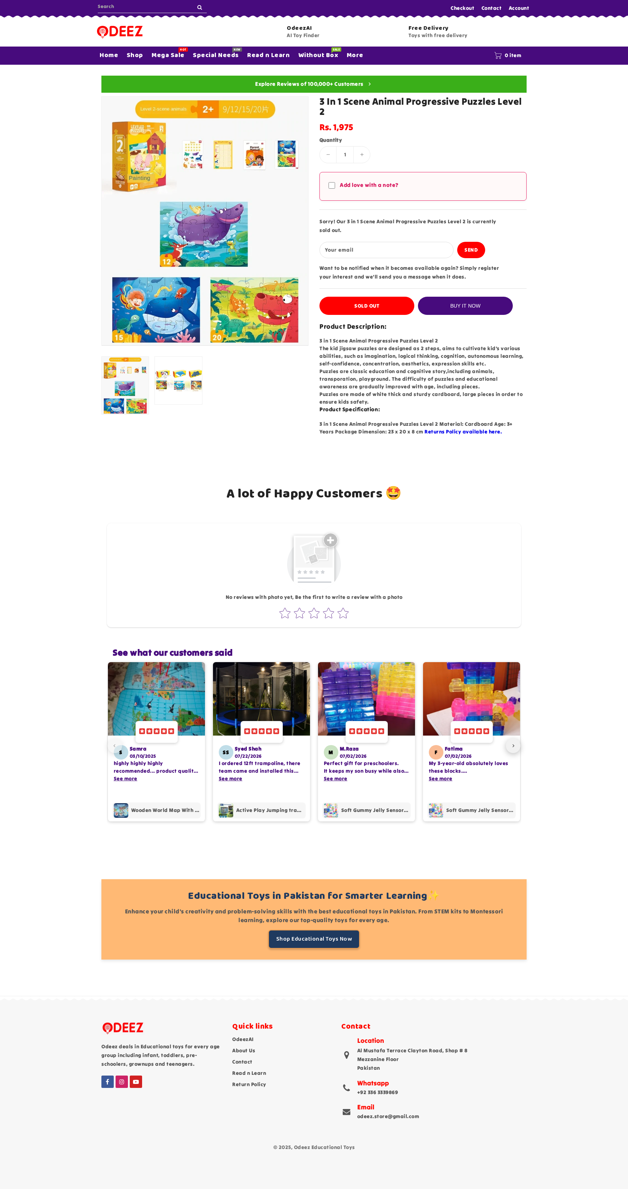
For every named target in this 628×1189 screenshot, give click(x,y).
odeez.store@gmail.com (388, 1116)
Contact (492, 8)
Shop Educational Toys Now (314, 939)
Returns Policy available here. (463, 431)
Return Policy (249, 1084)
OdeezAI (243, 1039)
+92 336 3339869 (377, 1092)
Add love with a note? (369, 184)
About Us (243, 1050)
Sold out (366, 306)
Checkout (462, 8)
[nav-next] (513, 745)
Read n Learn (249, 1073)
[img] (156, 732)
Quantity (330, 140)
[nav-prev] (115, 745)
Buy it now (465, 306)
